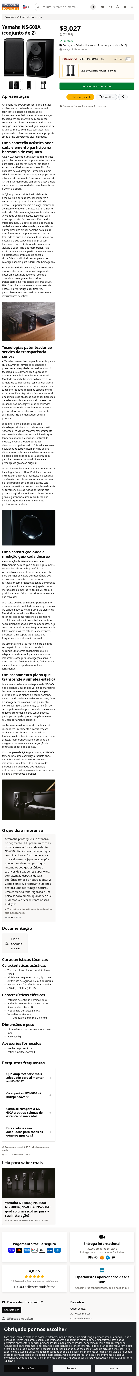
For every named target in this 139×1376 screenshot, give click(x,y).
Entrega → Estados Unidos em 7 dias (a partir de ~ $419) (95, 45)
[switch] (128, 59)
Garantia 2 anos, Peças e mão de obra (84, 106)
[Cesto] (125, 7)
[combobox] (64, 7)
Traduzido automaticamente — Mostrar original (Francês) (28, 911)
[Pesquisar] (93, 7)
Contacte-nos (11, 1309)
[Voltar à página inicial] (10, 7)
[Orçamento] (103, 7)
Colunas (9, 17)
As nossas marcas (80, 1313)
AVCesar (11, 917)
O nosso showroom (81, 1318)
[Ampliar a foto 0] (28, 58)
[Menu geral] (132, 7)
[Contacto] (110, 7)
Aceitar (113, 1368)
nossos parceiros (13, 1339)
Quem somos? (78, 1308)
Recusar (72, 1368)
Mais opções (26, 1368)
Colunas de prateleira (29, 17)
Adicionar (118, 59)
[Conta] (117, 7)
